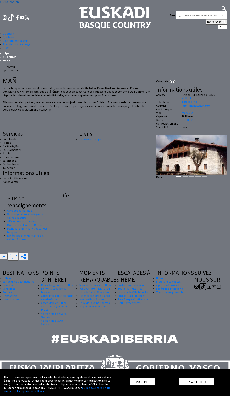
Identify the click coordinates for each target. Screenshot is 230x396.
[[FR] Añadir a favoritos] (13, 256)
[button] (224, 8)
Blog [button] (6, 48)
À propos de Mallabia (20, 210)
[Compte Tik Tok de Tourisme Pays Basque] (11, 17)
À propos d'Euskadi (167, 285)
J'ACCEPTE (142, 382)
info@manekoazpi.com (196, 105)
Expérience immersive (169, 288)
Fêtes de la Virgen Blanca (94, 295)
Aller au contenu (10, 2)
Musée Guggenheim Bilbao (57, 285)
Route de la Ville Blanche (133, 292)
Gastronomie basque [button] (15, 40)
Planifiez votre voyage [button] (16, 44)
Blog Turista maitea (168, 281)
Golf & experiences (129, 303)
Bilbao (7, 278)
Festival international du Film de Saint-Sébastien (94, 290)
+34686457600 (190, 102)
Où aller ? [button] (8, 33)
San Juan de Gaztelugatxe (18, 281)
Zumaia (7, 292)
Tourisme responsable (169, 292)
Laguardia (9, 288)
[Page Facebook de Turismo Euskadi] (17, 17)
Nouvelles (162, 278)
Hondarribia (10, 296)
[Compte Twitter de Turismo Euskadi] (27, 17)
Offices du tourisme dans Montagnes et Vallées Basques (25, 223)
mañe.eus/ (188, 112)
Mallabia (187, 98)
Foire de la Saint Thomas (94, 303)
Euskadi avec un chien (131, 285)
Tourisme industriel (130, 288)
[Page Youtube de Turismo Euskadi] (22, 17)
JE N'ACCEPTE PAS (196, 382)
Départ (7, 53)
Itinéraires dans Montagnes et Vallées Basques (25, 237)
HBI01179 (188, 120)
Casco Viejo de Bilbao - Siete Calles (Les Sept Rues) (54, 306)
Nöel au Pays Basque (91, 299)
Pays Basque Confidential (133, 299)
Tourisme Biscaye (90, 139)
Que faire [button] (8, 37)
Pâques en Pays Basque (93, 306)
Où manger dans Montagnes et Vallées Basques (26, 216)
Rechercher (214, 21)
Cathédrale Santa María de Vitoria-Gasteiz (57, 297)
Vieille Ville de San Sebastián (52, 322)
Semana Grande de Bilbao (95, 285)
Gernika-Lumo (11, 299)
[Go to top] (4, 256)
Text (172, 15)
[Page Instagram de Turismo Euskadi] (5, 17)
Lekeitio (8, 285)
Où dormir (9, 57)
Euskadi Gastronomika (131, 295)
